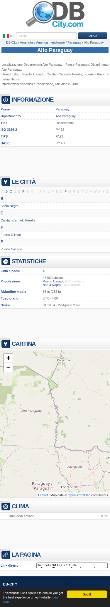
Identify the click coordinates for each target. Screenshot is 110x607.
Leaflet (43, 494)
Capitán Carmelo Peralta (64, 74)
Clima (75, 84)
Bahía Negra (10, 79)
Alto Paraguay (55, 50)
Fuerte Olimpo (11, 234)
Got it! (87, 594)
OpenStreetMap (79, 494)
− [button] (8, 367)
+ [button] (8, 358)
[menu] (8, 36)
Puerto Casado (33, 74)
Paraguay (63, 109)
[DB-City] (55, 28)
